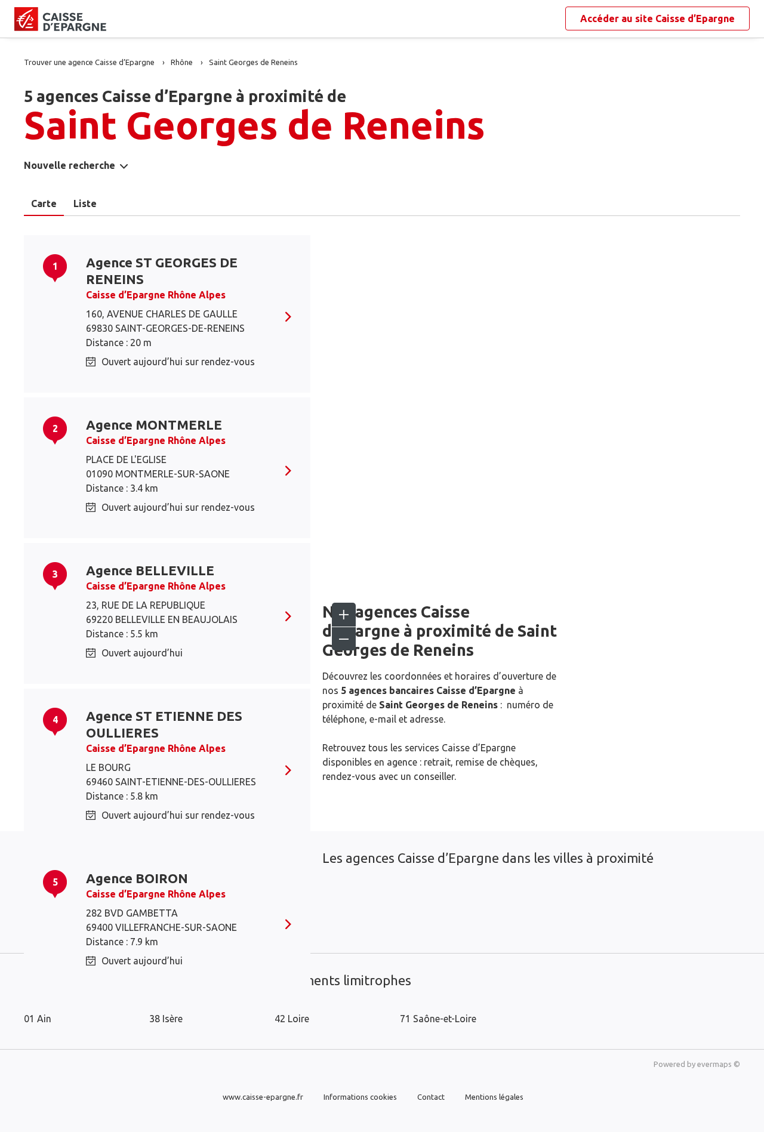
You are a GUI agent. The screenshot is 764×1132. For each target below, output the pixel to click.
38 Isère (166, 1018)
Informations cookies (360, 1097)
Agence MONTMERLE (154, 424)
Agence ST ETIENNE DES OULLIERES (164, 724)
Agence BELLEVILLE (150, 570)
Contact (431, 1097)
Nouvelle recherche (69, 165)
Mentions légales (494, 1097)
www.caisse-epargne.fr (263, 1097)
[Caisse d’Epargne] (23, 19)
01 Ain (37, 1018)
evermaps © (718, 1064)
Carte (44, 203)
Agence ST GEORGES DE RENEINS (162, 270)
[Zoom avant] (344, 615)
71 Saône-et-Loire (438, 1018)
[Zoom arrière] (344, 638)
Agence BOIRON (137, 878)
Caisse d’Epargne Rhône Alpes (156, 294)
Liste (85, 203)
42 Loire (292, 1018)
